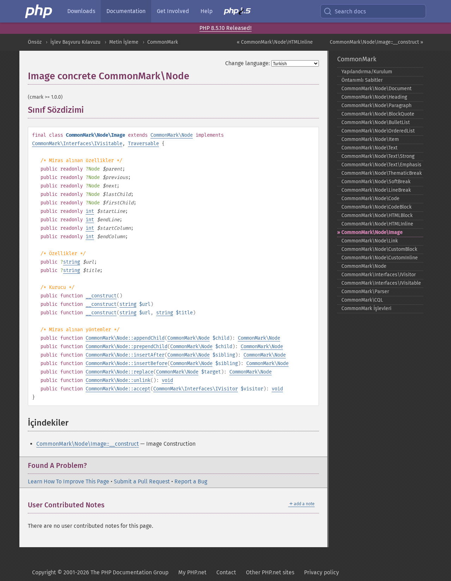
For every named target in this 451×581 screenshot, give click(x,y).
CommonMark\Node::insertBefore (126, 363)
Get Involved (173, 11)
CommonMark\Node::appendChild (125, 338)
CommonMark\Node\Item (370, 139)
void (167, 380)
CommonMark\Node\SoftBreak (375, 182)
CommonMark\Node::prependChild (126, 347)
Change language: (247, 63)
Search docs (350, 11)
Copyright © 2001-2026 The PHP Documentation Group (100, 572)
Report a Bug (190, 481)
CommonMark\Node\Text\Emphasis (381, 165)
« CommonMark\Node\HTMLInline (275, 42)
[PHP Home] (39, 11)
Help (206, 11)
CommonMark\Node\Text (369, 148)
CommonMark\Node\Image (372, 232)
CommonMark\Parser (365, 292)
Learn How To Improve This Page (68, 481)
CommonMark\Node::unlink (118, 380)
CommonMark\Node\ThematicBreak (381, 173)
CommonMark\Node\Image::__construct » (376, 42)
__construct (101, 296)
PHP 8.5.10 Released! (225, 28)
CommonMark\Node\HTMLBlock (377, 215)
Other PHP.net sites (270, 572)
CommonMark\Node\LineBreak (376, 190)
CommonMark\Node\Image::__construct (87, 443)
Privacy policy (321, 572)
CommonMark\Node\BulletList (375, 122)
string (71, 262)
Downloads (81, 11)
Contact (226, 572)
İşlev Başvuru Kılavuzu (75, 42)
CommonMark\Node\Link (369, 241)
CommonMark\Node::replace (119, 372)
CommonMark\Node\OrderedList (378, 131)
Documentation (126, 11)
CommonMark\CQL (362, 300)
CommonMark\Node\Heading (374, 97)
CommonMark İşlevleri (366, 308)
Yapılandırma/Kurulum (366, 72)
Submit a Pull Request (142, 481)
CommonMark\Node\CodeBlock (376, 207)
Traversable (143, 144)
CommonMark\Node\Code (370, 199)
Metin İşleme (123, 42)
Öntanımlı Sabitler (362, 80)
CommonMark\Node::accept (118, 389)
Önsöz (35, 42)
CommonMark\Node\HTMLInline (377, 224)
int (90, 211)
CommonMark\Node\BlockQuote (377, 114)
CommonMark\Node (171, 135)
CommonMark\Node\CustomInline (379, 258)
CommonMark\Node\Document (376, 89)
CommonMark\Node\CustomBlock (379, 249)
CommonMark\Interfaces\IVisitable (77, 144)
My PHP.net (192, 572)
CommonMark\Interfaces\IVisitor (195, 389)
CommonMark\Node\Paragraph (376, 106)
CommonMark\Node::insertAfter (125, 355)
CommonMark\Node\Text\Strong (377, 156)
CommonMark (162, 42)
